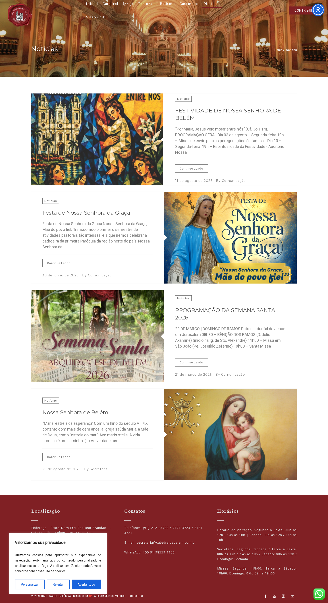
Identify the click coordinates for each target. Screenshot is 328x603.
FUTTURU (134, 596)
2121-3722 (159, 528)
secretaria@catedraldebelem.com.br (166, 542)
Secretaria (99, 469)
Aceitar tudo (86, 584)
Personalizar (30, 584)
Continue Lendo (191, 168)
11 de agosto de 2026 (193, 181)
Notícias (183, 98)
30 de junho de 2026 (60, 275)
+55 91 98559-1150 (159, 552)
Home (278, 50)
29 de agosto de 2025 (61, 469)
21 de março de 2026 (193, 375)
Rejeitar (58, 584)
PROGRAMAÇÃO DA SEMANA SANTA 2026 (225, 314)
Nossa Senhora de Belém (75, 412)
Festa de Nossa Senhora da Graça (86, 212)
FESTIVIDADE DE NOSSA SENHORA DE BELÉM (228, 114)
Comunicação (234, 181)
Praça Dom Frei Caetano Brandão (78, 528)
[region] (58, 563)
